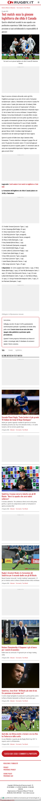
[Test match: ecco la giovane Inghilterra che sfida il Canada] (20, 47)
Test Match (27, 8)
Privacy (5, 767)
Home (3, 8)
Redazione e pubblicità (10, 763)
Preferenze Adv (8, 776)
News (7, 8)
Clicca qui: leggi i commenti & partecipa (20, 753)
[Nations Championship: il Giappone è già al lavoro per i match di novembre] (20, 632)
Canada (10, 350)
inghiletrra (18, 350)
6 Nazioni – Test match (16, 8)
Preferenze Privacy (9, 770)
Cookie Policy (7, 774)
